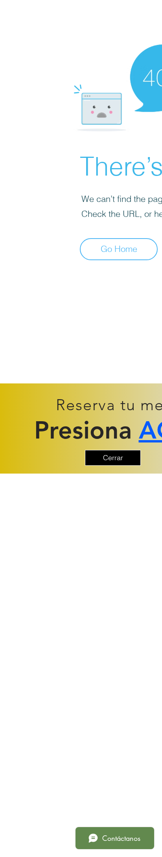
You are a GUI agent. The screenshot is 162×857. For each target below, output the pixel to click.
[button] (113, 458)
